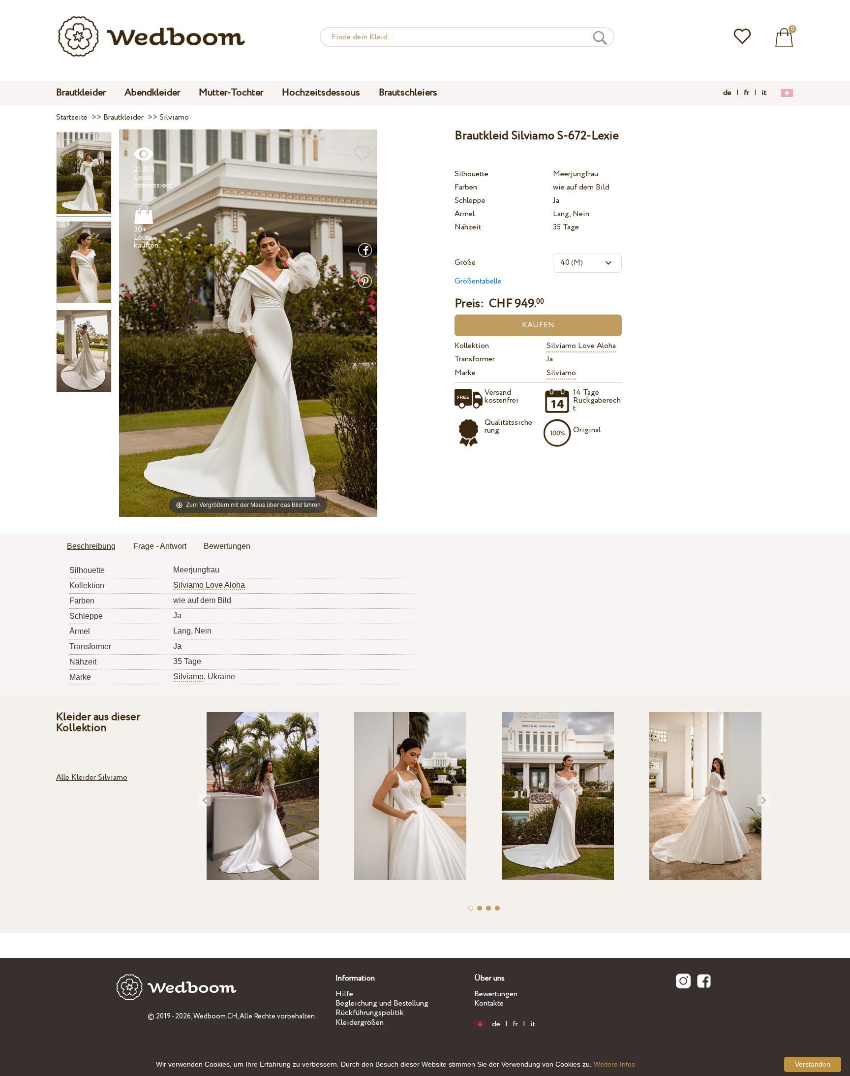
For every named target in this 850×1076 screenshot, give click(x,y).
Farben (466, 187)
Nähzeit (468, 227)
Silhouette (471, 174)
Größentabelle (478, 281)
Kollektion (472, 345)
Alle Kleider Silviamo (91, 777)
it (763, 93)
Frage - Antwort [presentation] (159, 546)
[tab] (91, 547)
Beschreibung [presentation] (91, 546)
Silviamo (561, 373)
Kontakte (489, 1003)
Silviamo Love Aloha (581, 345)
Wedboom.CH (215, 1016)
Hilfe (344, 994)
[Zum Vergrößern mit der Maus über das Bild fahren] (248, 322)
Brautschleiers (408, 93)
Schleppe (470, 200)
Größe (465, 262)
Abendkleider (152, 93)
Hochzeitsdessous (321, 93)
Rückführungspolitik (369, 1012)
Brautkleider (81, 93)
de (727, 93)
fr (746, 93)
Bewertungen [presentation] (227, 546)
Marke (465, 373)
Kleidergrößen (359, 1022)
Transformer (475, 359)
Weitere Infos (614, 1064)
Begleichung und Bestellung (381, 1003)
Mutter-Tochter (231, 93)
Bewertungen (495, 994)
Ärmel (465, 214)
